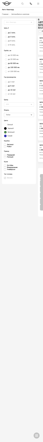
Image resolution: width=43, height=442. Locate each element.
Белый (10, 125)
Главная (5, 14)
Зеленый (11, 132)
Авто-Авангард (8, 10)
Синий (10, 136)
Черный (11, 128)
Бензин (9, 178)
